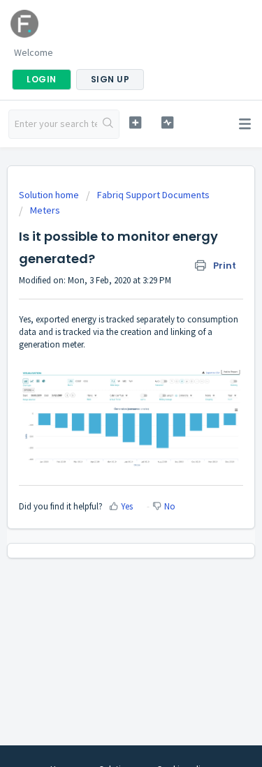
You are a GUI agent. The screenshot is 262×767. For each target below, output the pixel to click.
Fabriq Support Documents (153, 194)
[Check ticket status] (167, 122)
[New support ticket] (135, 122)
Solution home (50, 194)
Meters (45, 210)
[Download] (105, 374)
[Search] (108, 124)
